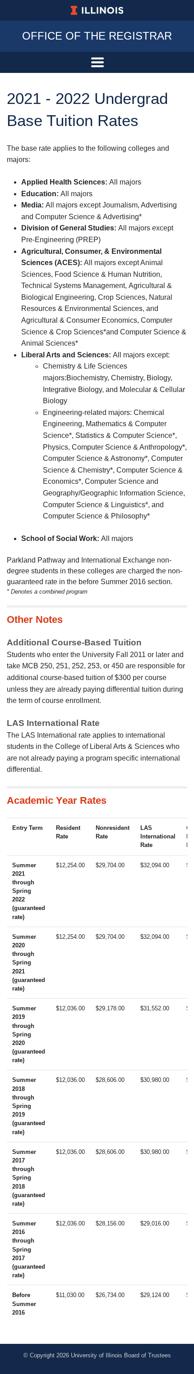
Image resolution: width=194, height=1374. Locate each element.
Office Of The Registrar (97, 36)
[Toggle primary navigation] (97, 62)
